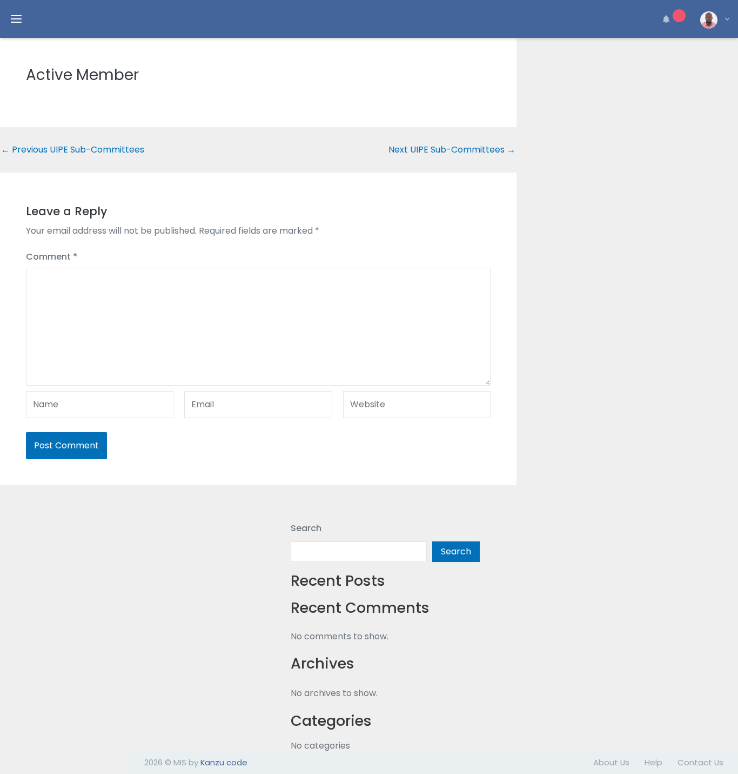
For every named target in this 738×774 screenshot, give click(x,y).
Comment (51, 256)
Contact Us (700, 762)
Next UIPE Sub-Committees (451, 149)
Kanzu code (223, 762)
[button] (672, 19)
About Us (611, 762)
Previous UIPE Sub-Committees (72, 149)
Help (653, 762)
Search (306, 528)
